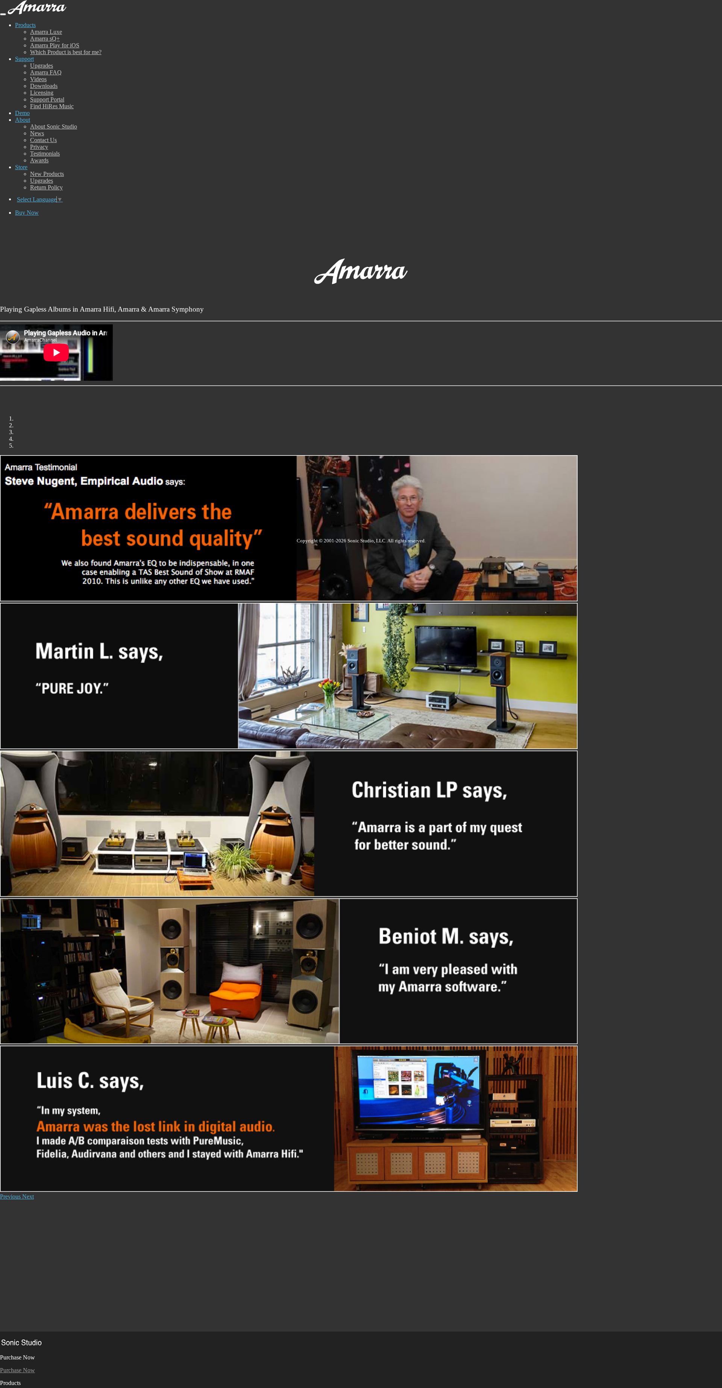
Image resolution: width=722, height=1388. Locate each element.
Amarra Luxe (46, 32)
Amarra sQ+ (45, 38)
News (37, 133)
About (22, 120)
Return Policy (46, 187)
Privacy (39, 147)
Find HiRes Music (52, 106)
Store (21, 167)
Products (25, 25)
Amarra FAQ (46, 72)
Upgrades (41, 65)
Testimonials (45, 153)
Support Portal (47, 99)
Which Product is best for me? (66, 52)
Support (24, 59)
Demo (22, 113)
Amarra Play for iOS (54, 45)
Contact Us (43, 140)
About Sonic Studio (53, 126)
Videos (38, 79)
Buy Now (27, 212)
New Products (47, 174)
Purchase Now (17, 1370)
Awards (39, 160)
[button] (11, 1196)
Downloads (44, 86)
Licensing (41, 92)
